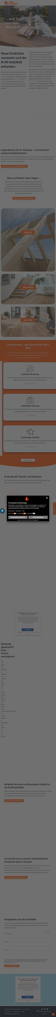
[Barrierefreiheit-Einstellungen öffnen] (2, 511)
